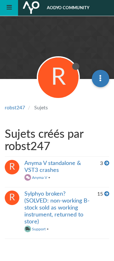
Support (38, 229)
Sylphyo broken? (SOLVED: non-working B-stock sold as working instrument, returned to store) (57, 208)
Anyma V (39, 177)
